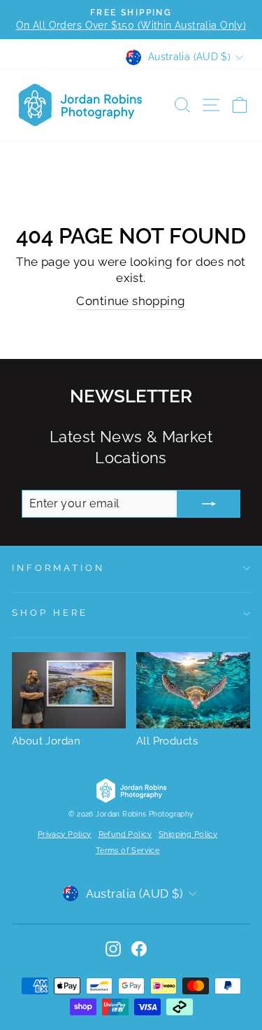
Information (58, 568)
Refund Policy (125, 834)
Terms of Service (128, 850)
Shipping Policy (188, 834)
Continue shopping (130, 301)
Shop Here (50, 612)
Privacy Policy (65, 834)
